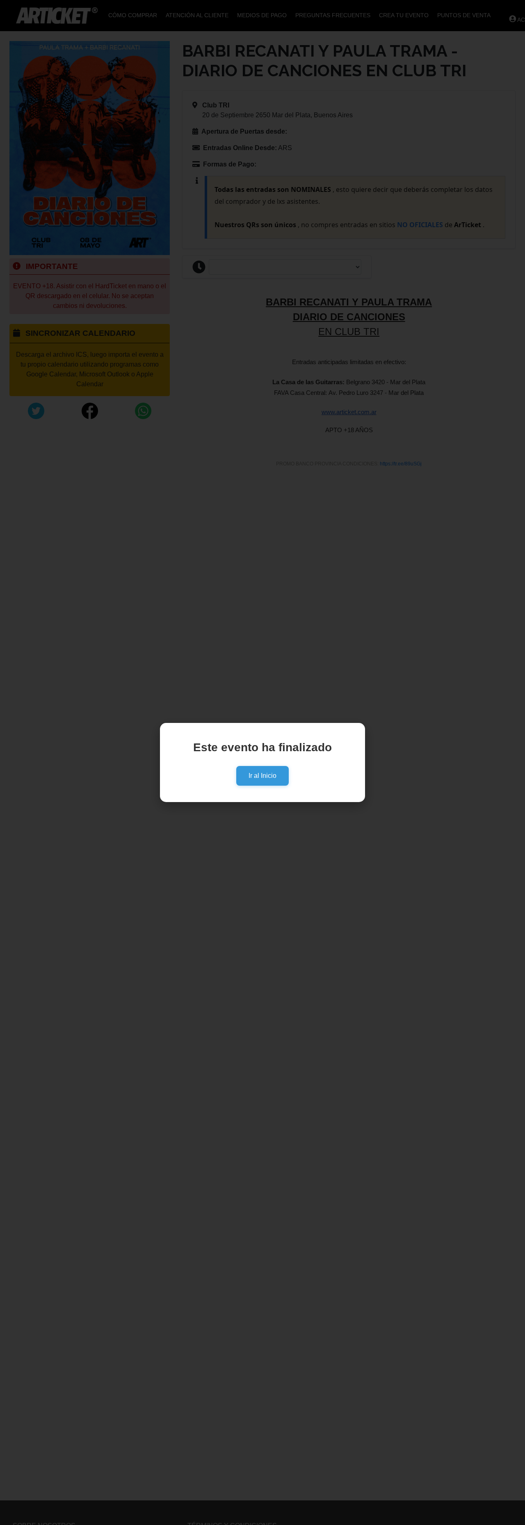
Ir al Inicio (262, 775)
